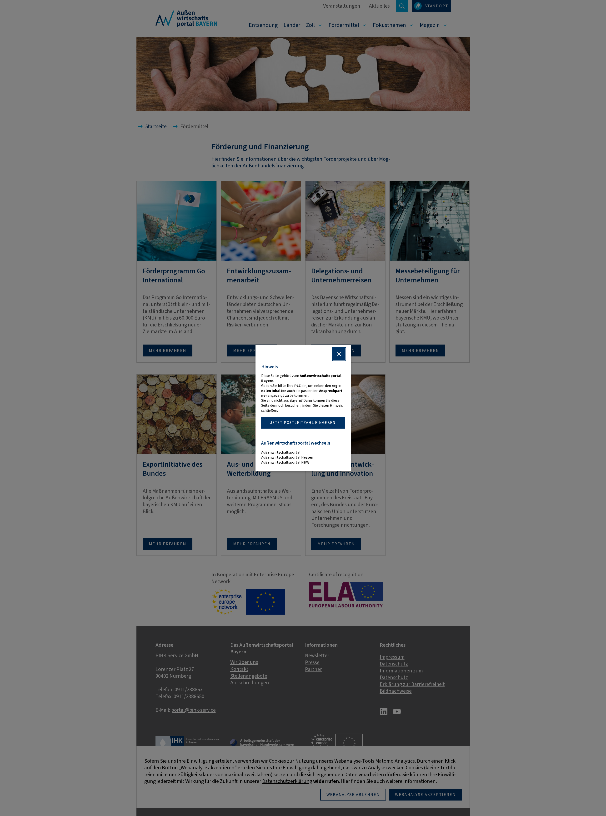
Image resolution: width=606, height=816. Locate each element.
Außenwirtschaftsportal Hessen (287, 457)
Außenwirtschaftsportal (280, 452)
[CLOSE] (339, 354)
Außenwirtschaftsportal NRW (285, 462)
